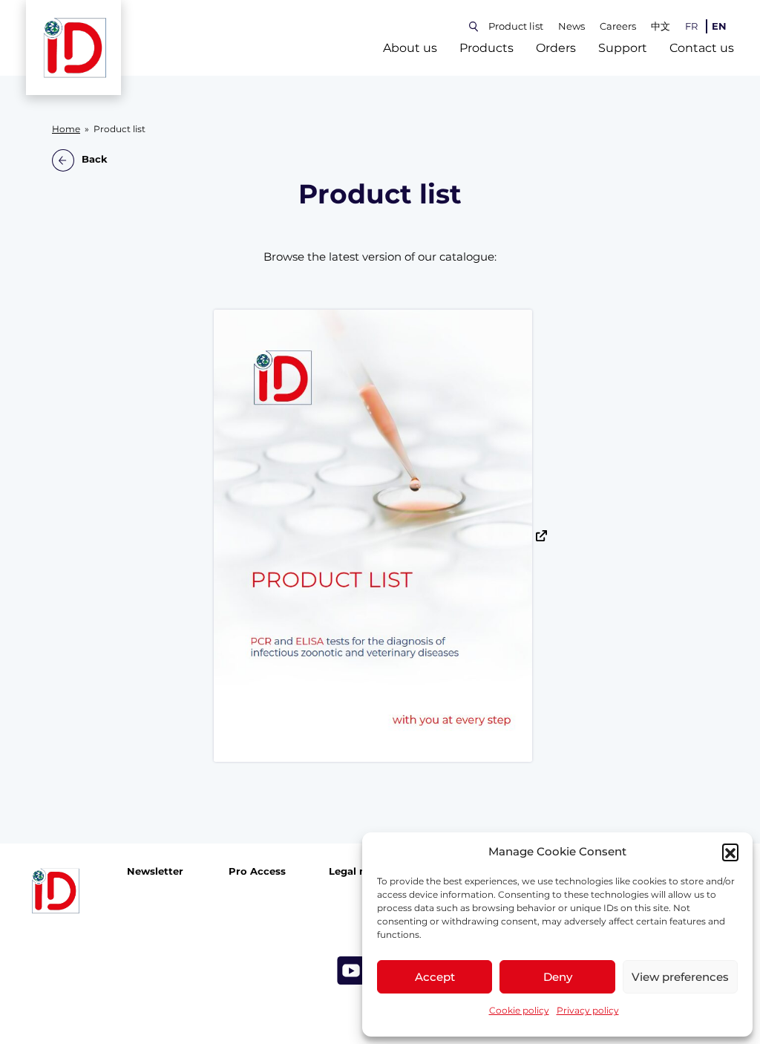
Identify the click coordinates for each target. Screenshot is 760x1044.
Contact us (701, 48)
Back (95, 160)
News (571, 26)
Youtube (351, 970)
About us (410, 48)
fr (691, 26)
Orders (556, 48)
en (719, 26)
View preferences (680, 977)
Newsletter (155, 871)
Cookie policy (519, 1010)
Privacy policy (588, 1010)
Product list (515, 26)
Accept (435, 977)
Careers (618, 26)
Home (66, 129)
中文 (660, 26)
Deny (557, 977)
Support (622, 48)
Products (486, 48)
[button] (730, 851)
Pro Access (257, 871)
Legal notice (360, 871)
